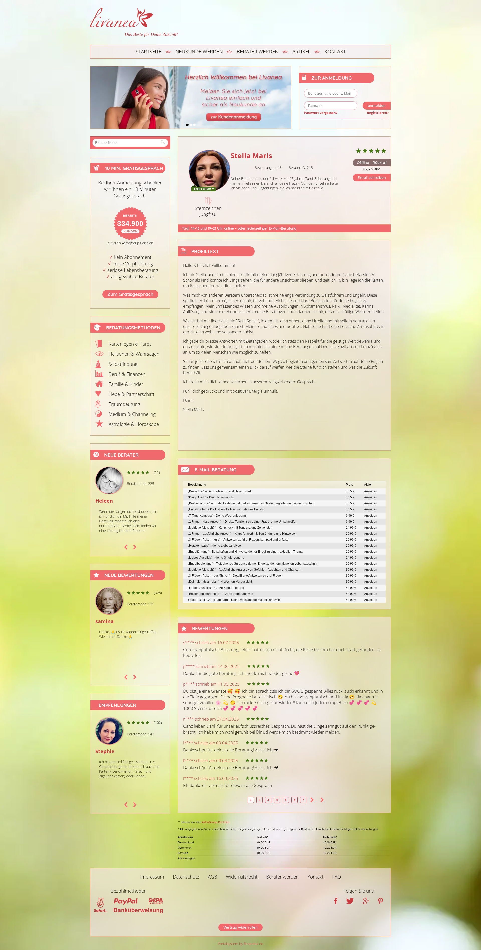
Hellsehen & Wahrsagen (134, 354)
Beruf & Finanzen (127, 374)
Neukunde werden (199, 51)
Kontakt (335, 51)
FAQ (336, 876)
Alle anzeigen (186, 858)
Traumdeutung (124, 404)
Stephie (104, 751)
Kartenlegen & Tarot (130, 344)
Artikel (301, 51)
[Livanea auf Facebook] (335, 902)
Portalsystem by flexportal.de (240, 943)
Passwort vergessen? (320, 112)
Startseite (148, 51)
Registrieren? (378, 112)
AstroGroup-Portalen (215, 822)
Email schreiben (372, 177)
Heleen (104, 500)
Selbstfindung (123, 364)
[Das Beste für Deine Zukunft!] (134, 17)
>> (322, 799)
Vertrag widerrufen (240, 927)
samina (104, 621)
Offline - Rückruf (372, 162)
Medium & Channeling (132, 414)
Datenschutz (186, 876)
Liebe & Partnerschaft (131, 394)
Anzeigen (370, 491)
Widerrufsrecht (241, 876)
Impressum (152, 876)
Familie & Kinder (126, 384)
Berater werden (257, 51)
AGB (212, 876)
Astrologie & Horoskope (134, 424)
